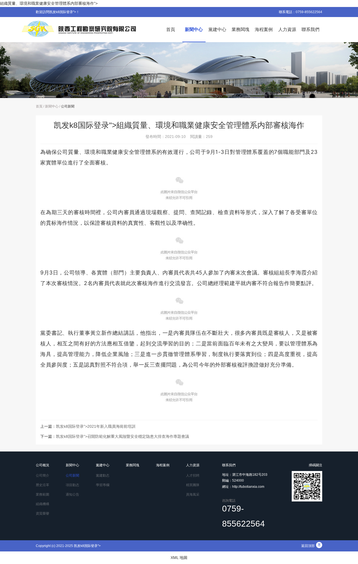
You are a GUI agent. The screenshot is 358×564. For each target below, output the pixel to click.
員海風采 (192, 494)
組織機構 (42, 504)
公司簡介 (42, 475)
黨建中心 (217, 29)
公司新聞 (67, 106)
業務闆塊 (240, 29)
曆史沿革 (42, 485)
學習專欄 (102, 485)
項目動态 (72, 485)
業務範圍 (42, 494)
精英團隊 (192, 485)
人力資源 (287, 29)
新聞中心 (194, 29)
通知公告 (72, 494)
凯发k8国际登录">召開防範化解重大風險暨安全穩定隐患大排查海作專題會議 (122, 436)
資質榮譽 (42, 513)
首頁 (170, 29)
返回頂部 (308, 546)
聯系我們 (310, 29)
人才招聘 (192, 475)
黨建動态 (102, 475)
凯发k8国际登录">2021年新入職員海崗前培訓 (95, 426)
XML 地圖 (179, 557)
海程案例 (264, 29)
